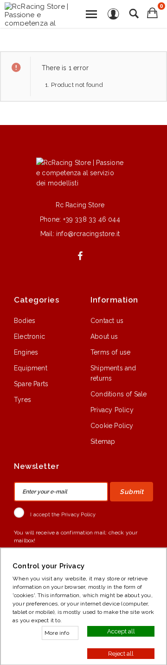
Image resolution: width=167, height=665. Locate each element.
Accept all (121, 630)
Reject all (121, 653)
